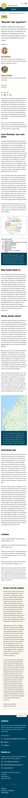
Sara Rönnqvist (6, 56)
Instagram (6, 745)
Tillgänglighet (4, 792)
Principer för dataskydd (7, 790)
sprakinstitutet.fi (7, 768)
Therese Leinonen (6, 75)
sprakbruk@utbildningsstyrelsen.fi (13, 765)
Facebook (6, 742)
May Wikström (15, 761)
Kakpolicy (3, 788)
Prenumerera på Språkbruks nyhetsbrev (13, 739)
